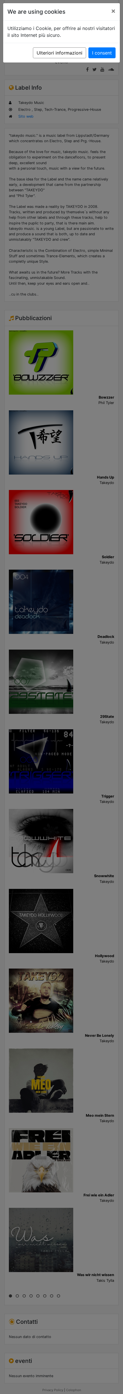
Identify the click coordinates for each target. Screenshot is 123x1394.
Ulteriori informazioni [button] (59, 53)
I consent (102, 53)
